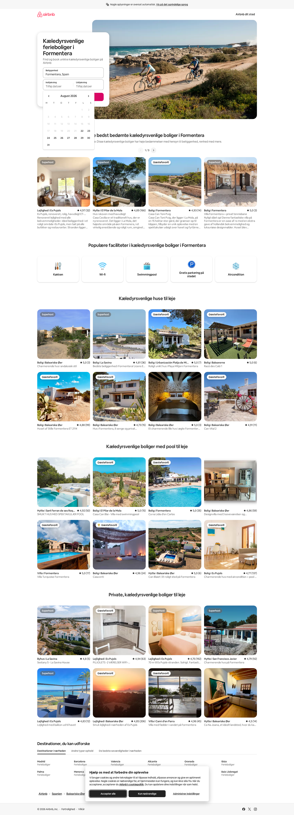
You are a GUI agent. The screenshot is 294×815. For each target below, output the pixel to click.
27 (68, 137)
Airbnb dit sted (245, 14)
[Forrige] (140, 150)
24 (48, 137)
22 (82, 130)
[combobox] (73, 74)
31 (48, 144)
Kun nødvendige (147, 793)
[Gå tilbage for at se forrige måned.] (49, 96)
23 (88, 130)
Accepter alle (107, 793)
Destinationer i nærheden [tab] (51, 750)
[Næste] (153, 150)
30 (88, 137)
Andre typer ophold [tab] (82, 750)
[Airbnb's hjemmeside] (46, 14)
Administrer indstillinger (186, 793)
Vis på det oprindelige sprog (172, 4)
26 (61, 137)
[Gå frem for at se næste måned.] (88, 96)
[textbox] (58, 86)
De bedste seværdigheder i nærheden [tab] (120, 750)
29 (82, 137)
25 (55, 137)
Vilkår (81, 809)
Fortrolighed (68, 809)
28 (75, 137)
